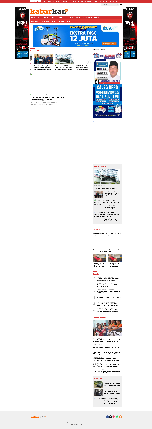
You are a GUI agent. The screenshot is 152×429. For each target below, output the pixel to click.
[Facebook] (107, 417)
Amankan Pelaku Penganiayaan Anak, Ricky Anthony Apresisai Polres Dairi (79, 1)
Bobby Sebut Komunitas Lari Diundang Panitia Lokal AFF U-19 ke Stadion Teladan (106, 359)
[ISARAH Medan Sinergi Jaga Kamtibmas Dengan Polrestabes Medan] (81, 59)
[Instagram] (113, 417)
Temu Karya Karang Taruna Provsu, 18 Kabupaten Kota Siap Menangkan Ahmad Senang (39, 67)
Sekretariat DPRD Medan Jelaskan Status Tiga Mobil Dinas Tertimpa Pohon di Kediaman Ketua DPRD (59, 67)
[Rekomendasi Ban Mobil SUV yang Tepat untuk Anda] (98, 384)
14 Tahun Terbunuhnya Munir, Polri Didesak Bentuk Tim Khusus (108, 279)
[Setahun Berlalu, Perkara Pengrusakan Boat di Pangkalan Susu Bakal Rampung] (107, 240)
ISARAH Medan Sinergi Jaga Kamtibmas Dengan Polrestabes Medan (81, 67)
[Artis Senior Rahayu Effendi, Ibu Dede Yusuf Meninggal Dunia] (47, 83)
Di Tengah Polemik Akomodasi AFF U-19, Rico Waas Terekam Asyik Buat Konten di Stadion (106, 365)
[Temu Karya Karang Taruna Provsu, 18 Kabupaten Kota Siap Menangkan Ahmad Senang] (39, 59)
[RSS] (120, 417)
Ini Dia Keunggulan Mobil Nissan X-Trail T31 (112, 392)
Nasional (71, 17)
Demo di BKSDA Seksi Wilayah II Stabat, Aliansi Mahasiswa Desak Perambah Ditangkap (107, 304)
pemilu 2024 (35, 21)
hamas (54, 21)
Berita (39, 17)
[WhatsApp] (117, 417)
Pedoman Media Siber (97, 422)
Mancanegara (87, 17)
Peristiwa (62, 17)
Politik (78, 17)
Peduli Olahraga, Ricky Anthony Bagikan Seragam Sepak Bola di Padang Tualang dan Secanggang (106, 372)
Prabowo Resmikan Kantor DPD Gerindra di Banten (107, 285)
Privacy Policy (68, 422)
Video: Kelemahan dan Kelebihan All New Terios (108, 292)
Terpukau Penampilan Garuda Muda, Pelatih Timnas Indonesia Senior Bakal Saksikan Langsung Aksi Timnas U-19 (107, 346)
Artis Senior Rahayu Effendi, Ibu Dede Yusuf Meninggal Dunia (47, 98)
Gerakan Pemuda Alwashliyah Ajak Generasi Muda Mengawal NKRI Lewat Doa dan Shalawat (111, 208)
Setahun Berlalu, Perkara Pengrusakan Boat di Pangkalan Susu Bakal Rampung (107, 250)
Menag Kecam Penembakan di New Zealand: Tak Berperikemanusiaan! (108, 310)
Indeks (51, 422)
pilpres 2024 (45, 21)
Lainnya (97, 17)
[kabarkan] (49, 11)
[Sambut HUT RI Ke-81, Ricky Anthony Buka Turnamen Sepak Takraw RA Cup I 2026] (107, 328)
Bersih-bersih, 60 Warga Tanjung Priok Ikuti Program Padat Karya (109, 298)
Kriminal (54, 17)
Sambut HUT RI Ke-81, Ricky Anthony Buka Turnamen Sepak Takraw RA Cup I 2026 (107, 340)
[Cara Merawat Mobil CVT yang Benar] (105, 399)
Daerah (46, 17)
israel (68, 21)
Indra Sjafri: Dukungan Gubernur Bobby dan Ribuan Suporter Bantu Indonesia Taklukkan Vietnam (107, 353)
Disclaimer (84, 422)
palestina (61, 21)
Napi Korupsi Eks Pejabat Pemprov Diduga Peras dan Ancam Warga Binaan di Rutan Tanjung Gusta (98, 264)
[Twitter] (110, 417)
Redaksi (77, 422)
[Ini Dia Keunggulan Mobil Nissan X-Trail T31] (98, 392)
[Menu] (31, 4)
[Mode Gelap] (121, 4)
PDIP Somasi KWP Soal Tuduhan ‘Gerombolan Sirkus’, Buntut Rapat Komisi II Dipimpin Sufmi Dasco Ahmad (111, 220)
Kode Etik (58, 422)
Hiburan (32, 95)
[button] (117, 4)
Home (33, 17)
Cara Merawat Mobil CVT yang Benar (110, 402)
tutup (28, 7)
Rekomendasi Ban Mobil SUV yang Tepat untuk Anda (112, 384)
